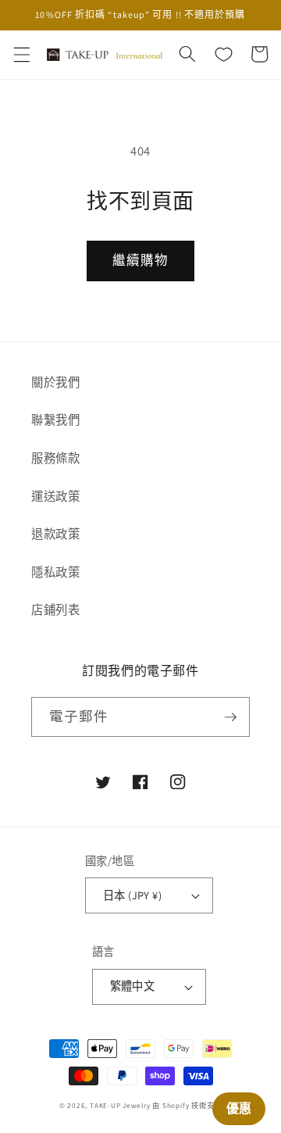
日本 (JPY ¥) (132, 895)
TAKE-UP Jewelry (120, 1105)
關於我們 (55, 382)
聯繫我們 (55, 419)
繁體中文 (132, 985)
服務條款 (55, 458)
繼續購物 (140, 260)
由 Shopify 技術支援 (187, 1105)
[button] (21, 54)
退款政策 (55, 533)
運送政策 (55, 496)
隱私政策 (55, 572)
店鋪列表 (55, 609)
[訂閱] (230, 717)
